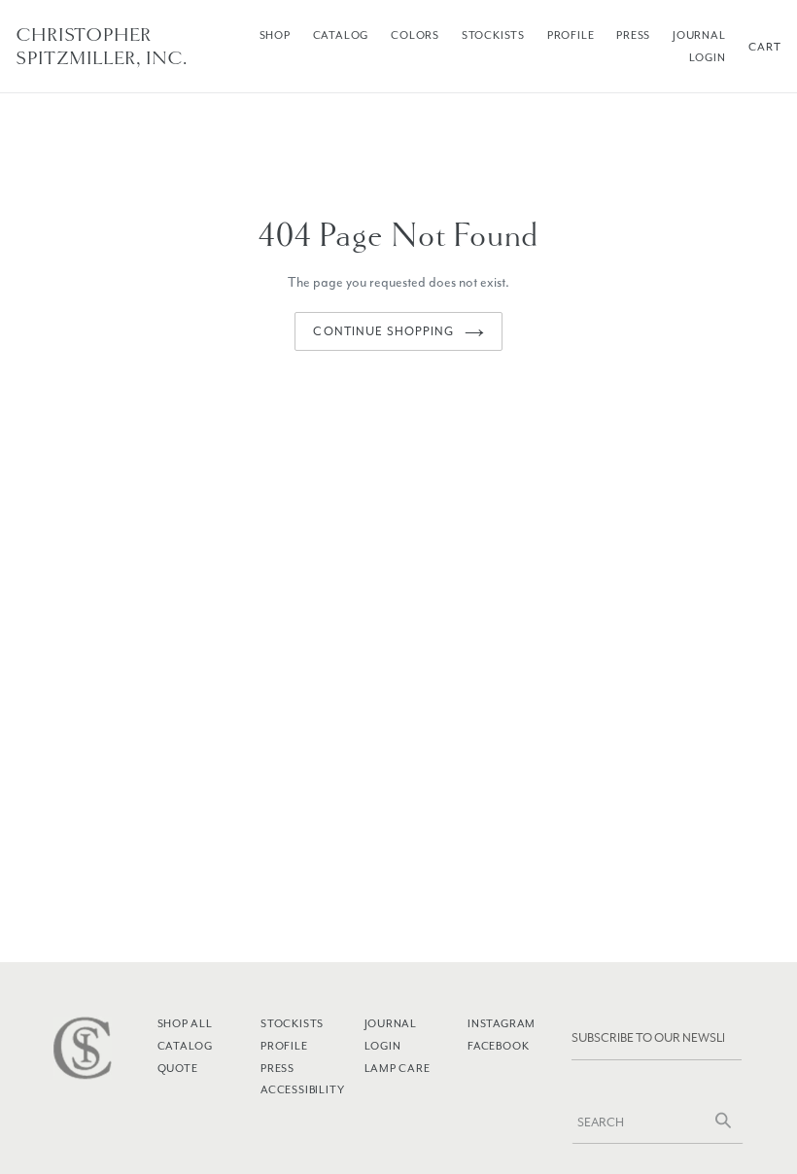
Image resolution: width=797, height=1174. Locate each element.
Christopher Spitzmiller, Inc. (102, 46)
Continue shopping (383, 331)
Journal (699, 35)
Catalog (341, 35)
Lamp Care (397, 1068)
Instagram (502, 1023)
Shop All (185, 1023)
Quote (177, 1068)
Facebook (498, 1046)
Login (707, 57)
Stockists (493, 35)
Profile (571, 35)
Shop (275, 35)
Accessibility (302, 1089)
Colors (415, 35)
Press (633, 35)
